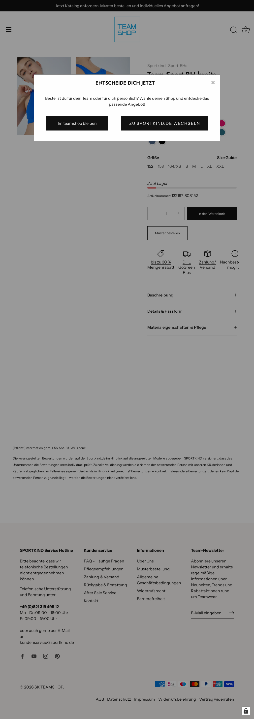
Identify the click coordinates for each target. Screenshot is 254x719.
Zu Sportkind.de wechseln (164, 123)
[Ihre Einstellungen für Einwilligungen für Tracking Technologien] (246, 711)
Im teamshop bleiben (77, 123)
